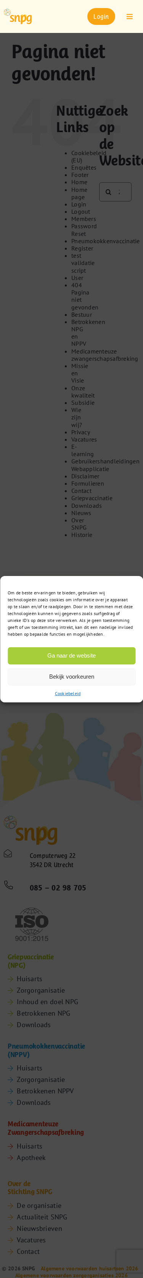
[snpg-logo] (18, 16)
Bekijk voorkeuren (71, 676)
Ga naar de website (71, 655)
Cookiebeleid (68, 693)
